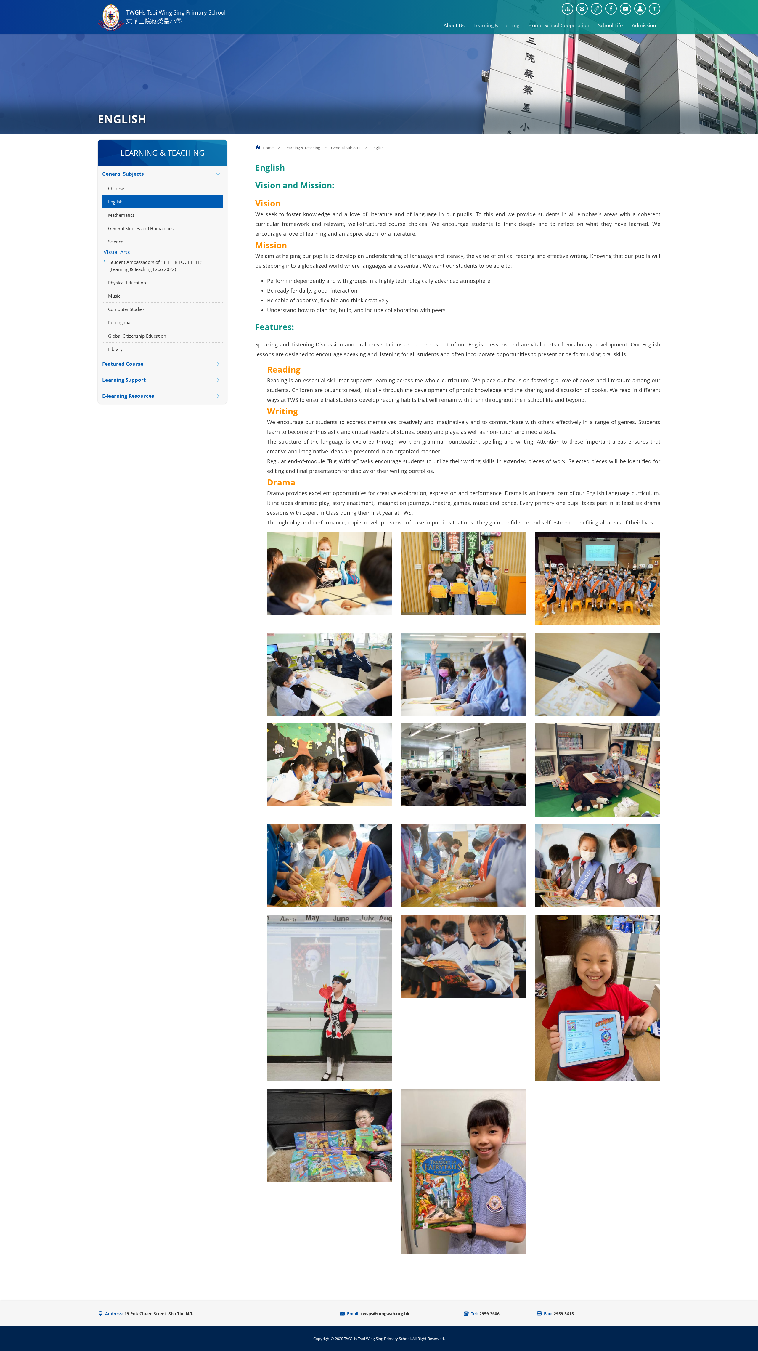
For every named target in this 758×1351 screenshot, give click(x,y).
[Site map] (567, 9)
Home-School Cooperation (558, 25)
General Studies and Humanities (141, 228)
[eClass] (640, 9)
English (115, 202)
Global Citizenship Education (137, 336)
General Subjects (345, 147)
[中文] (654, 9)
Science (115, 242)
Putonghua (119, 322)
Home (268, 147)
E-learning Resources (128, 395)
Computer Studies (126, 309)
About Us (454, 25)
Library (115, 349)
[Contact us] (582, 9)
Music (114, 296)
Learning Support (124, 379)
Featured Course (122, 363)
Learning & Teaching (496, 25)
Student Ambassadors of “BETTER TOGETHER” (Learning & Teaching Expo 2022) (156, 265)
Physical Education (127, 282)
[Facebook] (611, 9)
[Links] (596, 9)
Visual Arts (117, 252)
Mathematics (121, 215)
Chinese (116, 188)
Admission (644, 25)
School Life (610, 25)
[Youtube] (625, 9)
